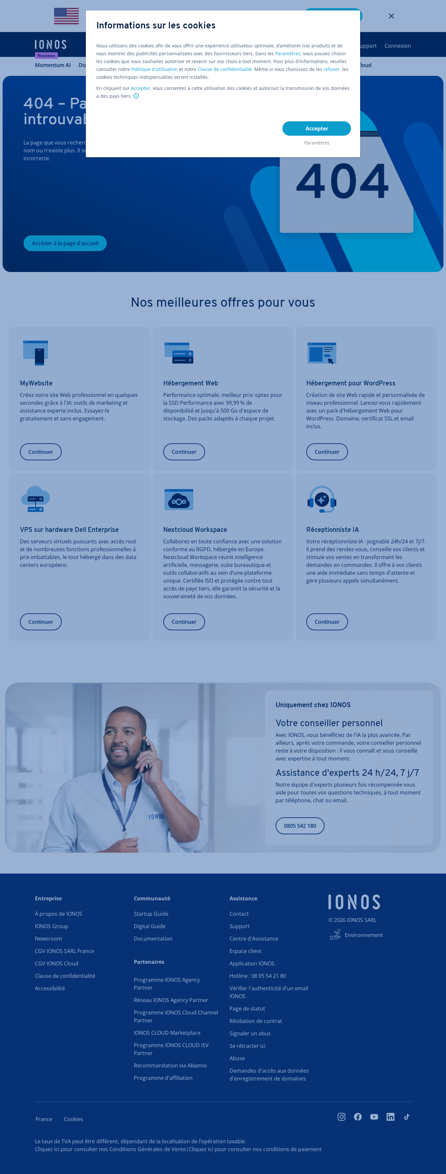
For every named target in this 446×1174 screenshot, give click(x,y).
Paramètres (287, 53)
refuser (332, 69)
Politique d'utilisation (154, 69)
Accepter (140, 88)
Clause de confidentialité (225, 69)
